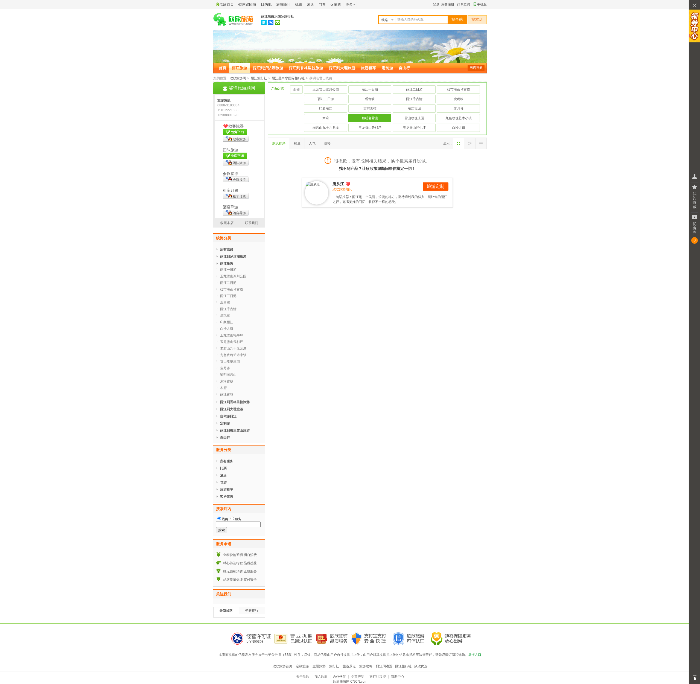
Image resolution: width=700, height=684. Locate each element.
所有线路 (226, 249)
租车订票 (239, 196)
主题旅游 (319, 666)
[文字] (481, 143)
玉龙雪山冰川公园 (326, 89)
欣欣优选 (420, 666)
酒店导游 (239, 213)
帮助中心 (397, 677)
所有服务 (226, 461)
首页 (222, 68)
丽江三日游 (325, 99)
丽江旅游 (239, 68)
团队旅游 (239, 163)
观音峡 (370, 99)
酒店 (310, 4)
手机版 (482, 4)
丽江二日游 (414, 89)
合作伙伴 (339, 677)
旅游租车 (368, 68)
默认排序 (278, 143)
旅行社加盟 (377, 677)
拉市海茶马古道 (458, 89)
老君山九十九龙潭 (326, 128)
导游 (223, 482)
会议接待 (239, 180)
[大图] (458, 143)
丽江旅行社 (259, 78)
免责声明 (357, 677)
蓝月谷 (458, 108)
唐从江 (338, 184)
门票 (322, 4)
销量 (297, 143)
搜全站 (457, 20)
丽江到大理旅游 (342, 68)
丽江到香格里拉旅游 (306, 68)
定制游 (387, 68)
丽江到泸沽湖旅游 (268, 68)
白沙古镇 (458, 128)
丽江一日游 (370, 89)
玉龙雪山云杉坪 (369, 128)
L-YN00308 (255, 642)
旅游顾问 (283, 4)
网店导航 (476, 68)
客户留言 (226, 497)
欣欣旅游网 (238, 78)
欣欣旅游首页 (282, 666)
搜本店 (477, 20)
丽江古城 (414, 108)
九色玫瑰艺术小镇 (458, 118)
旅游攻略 (365, 666)
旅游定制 (435, 186)
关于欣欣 (302, 677)
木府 (325, 118)
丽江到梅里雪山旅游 (235, 430)
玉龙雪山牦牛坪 (414, 128)
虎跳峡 (458, 99)
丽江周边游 (384, 666)
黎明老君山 (370, 118)
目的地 (266, 4)
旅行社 (334, 666)
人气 (312, 143)
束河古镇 (370, 108)
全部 (296, 89)
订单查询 (463, 4)
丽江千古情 (414, 99)
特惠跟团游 (247, 4)
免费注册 (447, 4)
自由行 (404, 68)
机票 (298, 4)
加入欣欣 (321, 677)
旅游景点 (349, 666)
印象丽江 (325, 108)
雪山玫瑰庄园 (414, 118)
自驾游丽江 (228, 416)
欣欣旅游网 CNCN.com (350, 681)
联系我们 (251, 223)
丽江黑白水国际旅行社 (277, 16)
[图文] (470, 143)
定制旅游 (302, 666)
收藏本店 (227, 223)
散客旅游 (239, 139)
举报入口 (474, 655)
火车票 (335, 4)
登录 (436, 4)
